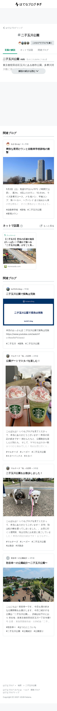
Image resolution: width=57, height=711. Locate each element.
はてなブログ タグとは (12, 690)
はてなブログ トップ (14, 28)
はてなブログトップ (11, 692)
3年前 (35, 356)
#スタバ (28, 455)
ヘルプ (26, 690)
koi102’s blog (16, 289)
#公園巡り (39, 631)
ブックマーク (10, 235)
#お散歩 (10, 545)
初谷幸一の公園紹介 (19, 558)
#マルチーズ (12, 452)
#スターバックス (14, 455)
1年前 (26, 289)
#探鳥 (20, 343)
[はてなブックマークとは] (21, 225)
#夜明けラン (12, 213)
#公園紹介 (27, 631)
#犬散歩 (19, 545)
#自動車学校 (12, 209)
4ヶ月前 (25, 144)
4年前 (32, 558)
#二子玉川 (11, 343)
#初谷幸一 (11, 627)
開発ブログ (35, 690)
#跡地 (23, 209)
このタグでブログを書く (42, 43)
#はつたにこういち (27, 627)
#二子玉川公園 (34, 209)
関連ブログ (43, 50)
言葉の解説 (10, 50)
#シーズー (25, 452)
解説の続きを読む (27, 71)
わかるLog (15, 144)
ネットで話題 (26, 50)
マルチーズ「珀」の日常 (21, 356)
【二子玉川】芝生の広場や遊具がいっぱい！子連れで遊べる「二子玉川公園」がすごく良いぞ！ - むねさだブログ (19, 242)
